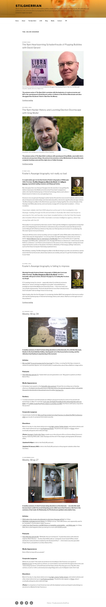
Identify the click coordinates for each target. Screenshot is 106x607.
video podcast (48, 386)
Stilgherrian (29, 6)
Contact (59, 20)
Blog (46, 20)
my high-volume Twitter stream (58, 426)
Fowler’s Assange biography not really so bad (44, 173)
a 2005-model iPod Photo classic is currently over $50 (45, 403)
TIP (66, 20)
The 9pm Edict (32, 20)
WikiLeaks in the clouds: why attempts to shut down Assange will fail (43, 519)
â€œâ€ (62, 87)
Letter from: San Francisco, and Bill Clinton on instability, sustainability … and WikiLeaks (48, 525)
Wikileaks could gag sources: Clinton (33, 521)
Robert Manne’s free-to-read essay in (42, 238)
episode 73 (30, 375)
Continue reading (27, 100)
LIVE (40, 20)
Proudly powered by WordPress (60, 603)
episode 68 (30, 536)
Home (17, 20)
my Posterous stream (47, 428)
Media (52, 20)
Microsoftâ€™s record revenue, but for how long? (37, 363)
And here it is (59, 390)
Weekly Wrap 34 (30, 314)
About (23, 20)
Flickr (72, 428)
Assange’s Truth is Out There (36, 434)
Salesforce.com (27, 563)
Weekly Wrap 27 (30, 460)
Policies (49, 603)
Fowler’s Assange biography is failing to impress (45, 266)
